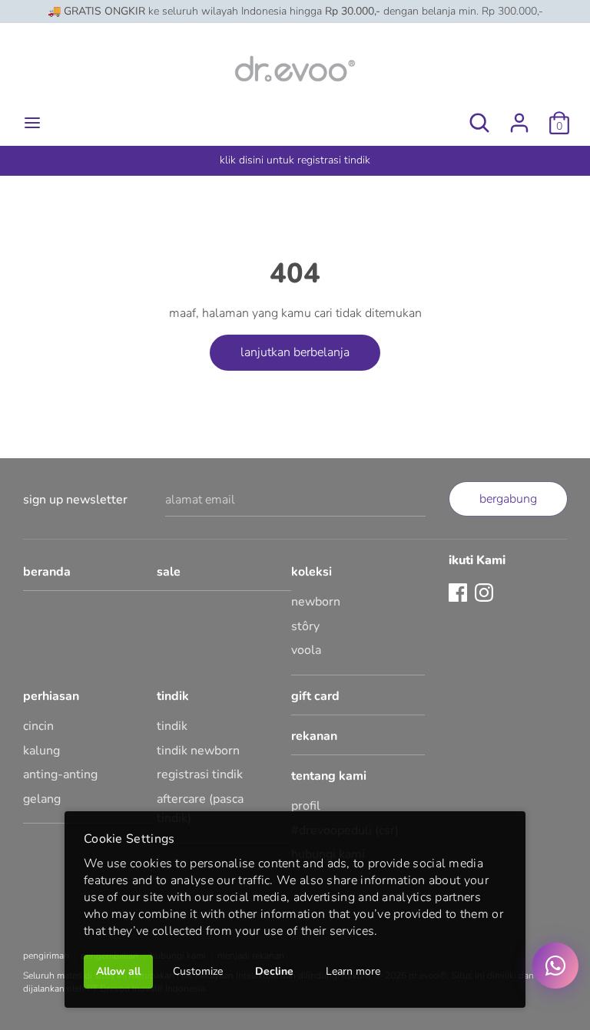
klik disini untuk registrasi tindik (295, 160)
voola (306, 650)
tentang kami (328, 776)
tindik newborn (198, 750)
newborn (315, 601)
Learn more (353, 971)
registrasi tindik (200, 774)
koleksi (311, 571)
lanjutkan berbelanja (295, 352)
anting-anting (60, 774)
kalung (41, 750)
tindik (173, 696)
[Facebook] (458, 591)
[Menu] (32, 123)
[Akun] (519, 116)
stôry (305, 626)
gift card (315, 696)
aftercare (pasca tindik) (200, 809)
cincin (38, 726)
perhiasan (51, 696)
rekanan (314, 736)
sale (169, 571)
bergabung (508, 498)
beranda (47, 571)
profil (305, 805)
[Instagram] (484, 591)
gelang (42, 799)
